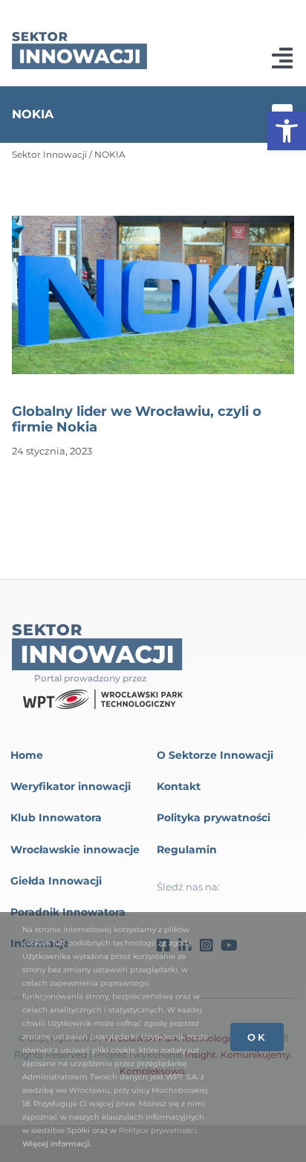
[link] (286, 131)
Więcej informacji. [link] (56, 1144)
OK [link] (257, 1037)
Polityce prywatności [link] (158, 1130)
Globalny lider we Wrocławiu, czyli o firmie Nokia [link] (136, 419)
